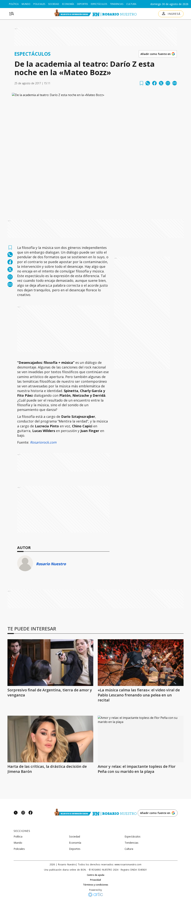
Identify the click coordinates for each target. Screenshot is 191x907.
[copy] (174, 83)
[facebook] (154, 83)
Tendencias (116, 4)
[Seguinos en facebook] (31, 813)
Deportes (82, 4)
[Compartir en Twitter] (161, 83)
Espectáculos (99, 4)
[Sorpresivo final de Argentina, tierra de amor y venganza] (50, 662)
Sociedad (53, 4)
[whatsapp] (147, 83)
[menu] (11, 13)
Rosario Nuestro (51, 564)
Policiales (39, 4)
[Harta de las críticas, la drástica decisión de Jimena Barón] (50, 739)
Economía (68, 4)
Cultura (131, 4)
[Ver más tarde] (141, 83)
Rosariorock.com (43, 442)
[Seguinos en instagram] (23, 813)
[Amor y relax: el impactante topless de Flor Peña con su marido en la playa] (141, 739)
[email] (168, 83)
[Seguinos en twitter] (16, 813)
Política (14, 4)
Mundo (26, 4)
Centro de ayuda (95, 875)
